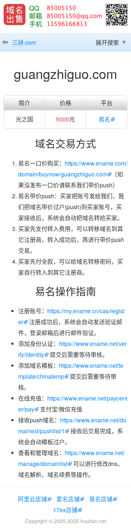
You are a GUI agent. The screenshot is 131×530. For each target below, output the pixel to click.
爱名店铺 (68, 499)
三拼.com (24, 42)
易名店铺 (100, 499)
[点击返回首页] (14, 14)
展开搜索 (107, 42)
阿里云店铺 (32, 499)
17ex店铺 (65, 510)
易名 (104, 119)
